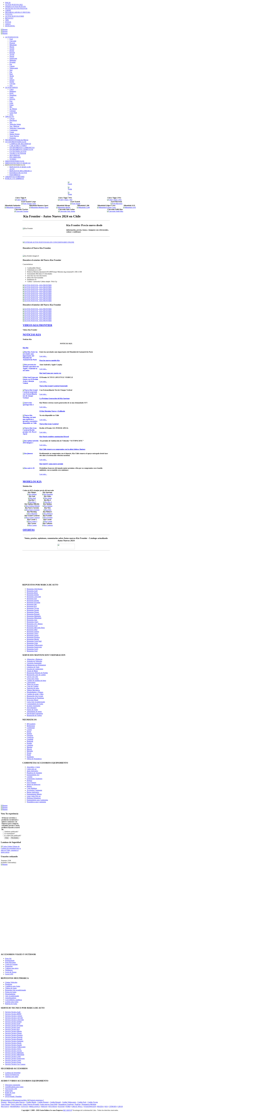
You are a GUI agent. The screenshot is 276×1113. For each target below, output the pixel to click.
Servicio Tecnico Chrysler (14, 1018)
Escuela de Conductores (35, 669)
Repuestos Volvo (32, 633)
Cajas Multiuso (32, 788)
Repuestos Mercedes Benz (36, 628)
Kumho (29, 743)
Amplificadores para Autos (14, 1087)
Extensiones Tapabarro (34, 779)
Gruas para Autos (33, 679)
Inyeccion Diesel (32, 700)
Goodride (30, 739)
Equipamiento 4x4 (33, 775)
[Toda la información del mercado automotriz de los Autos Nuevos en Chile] (20, 1100)
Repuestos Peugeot (33, 637)
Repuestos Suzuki (33, 610)
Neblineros (9, 970)
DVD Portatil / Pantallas (13, 1096)
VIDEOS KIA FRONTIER (37, 325)
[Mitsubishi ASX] (129, 207)
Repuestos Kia (32, 606)
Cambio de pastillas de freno (36, 680)
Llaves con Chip (32, 677)
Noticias (77, 1104)
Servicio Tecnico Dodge (13, 1022)
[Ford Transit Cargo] (28, 203)
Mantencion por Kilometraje (36, 665)
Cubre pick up (31, 769)
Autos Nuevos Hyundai (31, 1104)
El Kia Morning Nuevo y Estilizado (52, 411)
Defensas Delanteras (34, 798)
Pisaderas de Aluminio (34, 773)
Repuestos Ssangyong (34, 647)
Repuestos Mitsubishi (34, 618)
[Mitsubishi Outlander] (13, 207)
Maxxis (29, 749)
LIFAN (120, 1106)
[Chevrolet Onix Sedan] (66, 211)
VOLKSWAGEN (90, 1106)
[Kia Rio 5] (32, 502)
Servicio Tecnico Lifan (13, 1056)
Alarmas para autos (11, 1076)
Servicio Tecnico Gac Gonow (15, 1064)
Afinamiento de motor (34, 711)
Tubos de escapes (33, 684)
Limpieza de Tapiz (33, 667)
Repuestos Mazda (33, 639)
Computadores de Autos (35, 704)
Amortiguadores (10, 998)
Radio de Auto (10, 1093)
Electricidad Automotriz (35, 713)
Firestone (30, 735)
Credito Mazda (31, 1102)
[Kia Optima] (47, 506)
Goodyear (30, 737)
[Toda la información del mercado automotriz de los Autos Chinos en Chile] (7, 1100)
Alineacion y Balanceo (34, 659)
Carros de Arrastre (11, 964)
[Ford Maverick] (116, 203)
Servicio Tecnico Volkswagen (15, 1047)
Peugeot (3, 1102)
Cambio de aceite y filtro (35, 694)
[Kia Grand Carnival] (32, 517)
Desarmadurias (10, 994)
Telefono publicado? (11, 832)
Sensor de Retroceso (12, 1075)
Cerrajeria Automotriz (34, 663)
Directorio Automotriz (12, 1085)
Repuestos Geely (32, 649)
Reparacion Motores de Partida (37, 673)
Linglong (30, 745)
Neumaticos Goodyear (66, 1104)
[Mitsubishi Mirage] (63, 207)
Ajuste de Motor (32, 671)
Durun (29, 731)
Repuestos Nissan (33, 612)
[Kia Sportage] (47, 494)
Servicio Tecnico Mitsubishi (14, 1055)
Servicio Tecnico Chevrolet (14, 1020)
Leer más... (43, 356)
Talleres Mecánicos (33, 690)
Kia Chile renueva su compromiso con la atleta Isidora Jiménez (62, 449)
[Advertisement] (66, 566)
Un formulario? (9, 833)
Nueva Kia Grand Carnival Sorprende (53, 386)
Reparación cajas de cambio (36, 675)
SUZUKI (61, 1106)
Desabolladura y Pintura (35, 692)
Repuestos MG (32, 604)
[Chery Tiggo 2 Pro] (114, 200)
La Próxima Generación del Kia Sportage (54, 398)
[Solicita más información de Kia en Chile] (66, 548)
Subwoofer (9, 1091)
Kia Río (25, 348)
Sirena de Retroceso (33, 784)
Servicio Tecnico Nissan (13, 1033)
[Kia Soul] (32, 498)
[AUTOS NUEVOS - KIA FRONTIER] (37, 285)
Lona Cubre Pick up (34, 796)
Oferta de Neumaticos (34, 759)
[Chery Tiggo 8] (21, 200)
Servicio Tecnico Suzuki (13, 1045)
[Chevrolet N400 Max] (115, 211)
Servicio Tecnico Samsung (14, 1041)
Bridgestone (31, 726)
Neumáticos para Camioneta (36, 802)
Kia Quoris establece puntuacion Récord (54, 436)
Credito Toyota (93, 1102)
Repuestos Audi (32, 591)
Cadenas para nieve (11, 968)
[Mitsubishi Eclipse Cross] (106, 207)
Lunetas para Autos (11, 1002)
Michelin (30, 751)
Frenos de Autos (32, 710)
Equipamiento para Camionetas (37, 800)
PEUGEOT (5, 1106)
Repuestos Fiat (32, 599)
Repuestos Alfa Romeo (34, 589)
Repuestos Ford (32, 626)
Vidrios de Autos (11, 988)
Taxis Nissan (5, 1104)
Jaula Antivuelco (32, 771)
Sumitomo (30, 757)
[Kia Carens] (32, 525)
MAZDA (100, 1106)
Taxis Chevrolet (16, 1104)
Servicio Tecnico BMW (13, 1014)
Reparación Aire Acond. (35, 696)
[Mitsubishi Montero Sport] (38, 207)
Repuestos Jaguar (33, 635)
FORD (68, 1106)
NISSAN (44, 1106)
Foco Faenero (31, 782)
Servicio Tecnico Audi (12, 1012)
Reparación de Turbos (34, 715)
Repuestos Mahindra (34, 616)
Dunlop (29, 733)
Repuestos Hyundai (33, 602)
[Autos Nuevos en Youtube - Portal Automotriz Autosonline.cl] (70, 194)
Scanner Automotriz (33, 706)
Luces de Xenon (10, 972)
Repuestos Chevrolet (34, 597)
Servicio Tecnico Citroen (13, 1016)
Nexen (29, 753)
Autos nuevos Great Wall (48, 1104)
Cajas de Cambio (32, 686)
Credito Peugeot (43, 1102)
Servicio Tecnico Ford (12, 1023)
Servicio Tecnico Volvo (13, 1049)
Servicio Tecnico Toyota (13, 1051)
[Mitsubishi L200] (83, 207)
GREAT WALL (77, 1106)
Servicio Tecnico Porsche (13, 1037)
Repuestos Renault (33, 614)
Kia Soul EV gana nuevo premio (51, 464)
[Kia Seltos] (47, 498)
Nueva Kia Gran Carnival (48, 424)
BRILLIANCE (34, 1106)
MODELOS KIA (32, 481)
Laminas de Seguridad (12, 1073)
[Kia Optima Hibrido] (32, 506)
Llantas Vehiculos (11, 982)
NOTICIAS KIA (32, 334)
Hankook (30, 741)
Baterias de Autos (11, 1004)
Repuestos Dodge (33, 595)
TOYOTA (24, 1106)
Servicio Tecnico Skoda (13, 1043)
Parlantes (8, 1094)
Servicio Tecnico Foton (13, 1062)
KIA (106, 1106)
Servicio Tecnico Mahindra (14, 1053)
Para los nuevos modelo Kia (49, 360)
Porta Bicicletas (10, 962)
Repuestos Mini (32, 630)
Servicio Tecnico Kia (12, 1029)
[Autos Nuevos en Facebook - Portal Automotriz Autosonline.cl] (70, 183)
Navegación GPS (11, 1089)
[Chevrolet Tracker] (21, 211)
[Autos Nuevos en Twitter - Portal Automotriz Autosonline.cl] (70, 189)
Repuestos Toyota (33, 608)
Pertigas (29, 780)
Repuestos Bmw (32, 593)
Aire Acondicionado (12, 996)
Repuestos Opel (32, 651)
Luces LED (9, 974)
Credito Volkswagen (69, 1102)
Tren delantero (32, 708)
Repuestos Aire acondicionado (15, 990)
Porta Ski (8, 958)
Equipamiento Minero (34, 794)
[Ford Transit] (75, 203)
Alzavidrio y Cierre (33, 767)
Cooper (29, 730)
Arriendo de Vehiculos (34, 661)
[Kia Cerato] (47, 521)
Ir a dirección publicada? (12, 835)
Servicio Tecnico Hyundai (14, 1025)
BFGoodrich (31, 724)
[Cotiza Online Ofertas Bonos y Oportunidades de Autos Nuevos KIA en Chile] (48, 242)
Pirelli (29, 755)
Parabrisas (8, 984)
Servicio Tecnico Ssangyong (15, 1058)
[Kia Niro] (47, 510)
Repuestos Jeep (32, 620)
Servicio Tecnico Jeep (12, 1027)
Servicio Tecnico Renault (13, 1039)
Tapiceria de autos (33, 688)
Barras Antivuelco (33, 792)
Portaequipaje (9, 960)
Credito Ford (81, 1102)
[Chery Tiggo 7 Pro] (65, 200)
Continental (31, 728)
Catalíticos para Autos (12, 986)
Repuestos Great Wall (34, 641)
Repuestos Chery (32, 622)
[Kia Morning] (32, 514)
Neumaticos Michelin (89, 1104)
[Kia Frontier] (47, 517)
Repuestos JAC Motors (35, 624)
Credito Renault (55, 1102)
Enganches (9, 966)
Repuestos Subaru (33, 631)
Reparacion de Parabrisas (35, 698)
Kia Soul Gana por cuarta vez (50, 373)
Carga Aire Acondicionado (36, 702)
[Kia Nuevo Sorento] (31, 510)
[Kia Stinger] (32, 494)
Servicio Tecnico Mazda (13, 1031)
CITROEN (113, 1106)
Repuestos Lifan (32, 643)
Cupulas (29, 777)
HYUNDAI (53, 1106)
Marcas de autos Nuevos (16, 1102)
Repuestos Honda (33, 600)
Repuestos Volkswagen (35, 645)
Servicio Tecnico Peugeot (14, 1035)
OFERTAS (29, 529)
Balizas (29, 786)
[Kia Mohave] (47, 514)
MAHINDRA (15, 1106)
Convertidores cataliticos (13, 1000)
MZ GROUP (67, 1110)
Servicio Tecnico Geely (13, 1060)
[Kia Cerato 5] (32, 521)
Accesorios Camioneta (34, 790)
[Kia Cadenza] (47, 525)
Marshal (29, 747)
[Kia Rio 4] (47, 502)
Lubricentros (31, 682)
